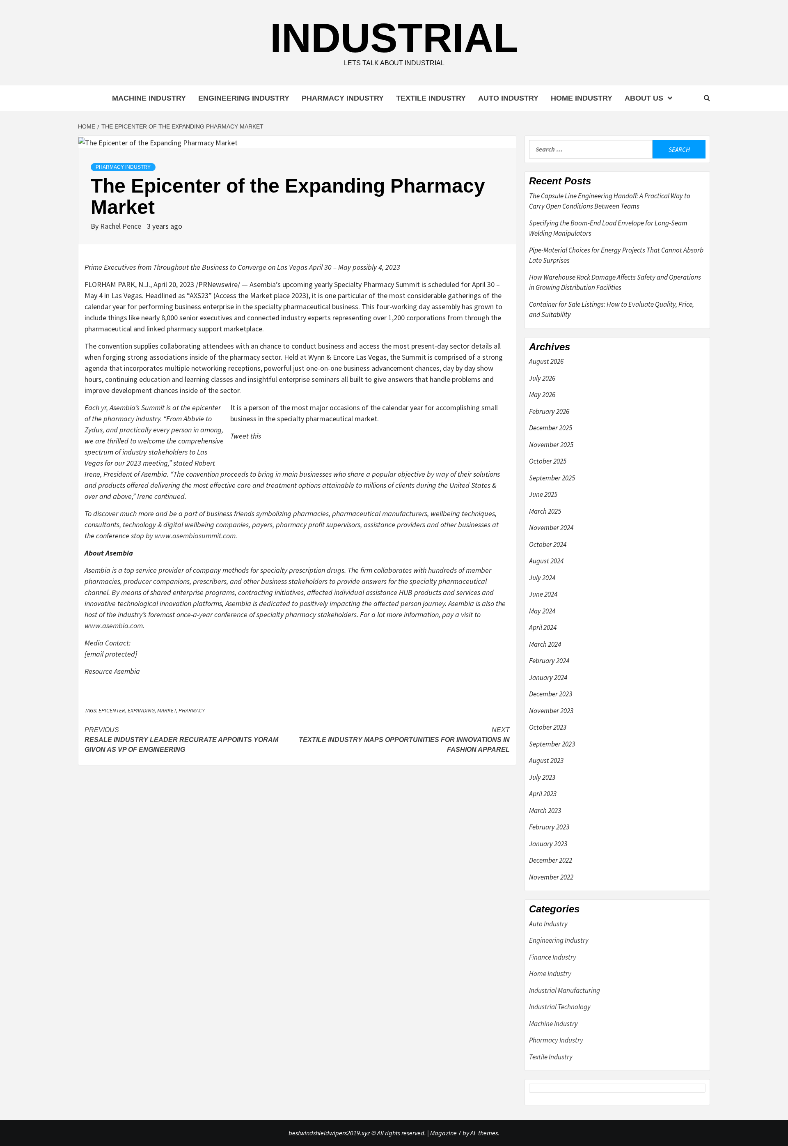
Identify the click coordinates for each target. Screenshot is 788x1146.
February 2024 (549, 660)
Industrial (394, 38)
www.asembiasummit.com (195, 535)
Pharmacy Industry (343, 98)
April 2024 (543, 627)
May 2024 (542, 610)
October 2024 (547, 544)
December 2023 (550, 693)
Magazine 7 (445, 1133)
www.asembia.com (114, 625)
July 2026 (542, 378)
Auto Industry (508, 98)
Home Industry (581, 98)
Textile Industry (431, 98)
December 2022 (550, 860)
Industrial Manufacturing (564, 990)
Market (166, 710)
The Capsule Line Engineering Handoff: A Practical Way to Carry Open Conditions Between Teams (609, 201)
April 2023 (543, 793)
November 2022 (551, 877)
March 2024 (545, 644)
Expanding (141, 710)
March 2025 (545, 511)
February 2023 (549, 826)
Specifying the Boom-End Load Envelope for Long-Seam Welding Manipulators (608, 228)
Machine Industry (149, 98)
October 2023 (547, 727)
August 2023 (546, 760)
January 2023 (548, 843)
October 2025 (547, 461)
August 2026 (546, 361)
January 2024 (548, 677)
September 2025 (552, 477)
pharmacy (191, 710)
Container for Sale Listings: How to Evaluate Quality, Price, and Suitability (611, 309)
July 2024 (542, 577)
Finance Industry (552, 957)
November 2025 (551, 444)
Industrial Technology (560, 1006)
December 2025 (550, 427)
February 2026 (549, 411)
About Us (644, 98)
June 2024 (543, 594)
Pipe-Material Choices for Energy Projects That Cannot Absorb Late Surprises (616, 255)
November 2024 (551, 527)
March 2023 (545, 810)
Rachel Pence (121, 226)
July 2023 (542, 777)
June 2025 (543, 494)
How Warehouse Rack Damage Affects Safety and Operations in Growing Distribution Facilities (615, 282)
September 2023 (552, 744)
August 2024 (546, 560)
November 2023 (551, 710)
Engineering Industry (243, 98)
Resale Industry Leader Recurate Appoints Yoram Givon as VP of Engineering (181, 739)
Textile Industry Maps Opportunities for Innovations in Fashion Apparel (404, 739)
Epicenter (111, 710)
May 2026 (542, 394)
